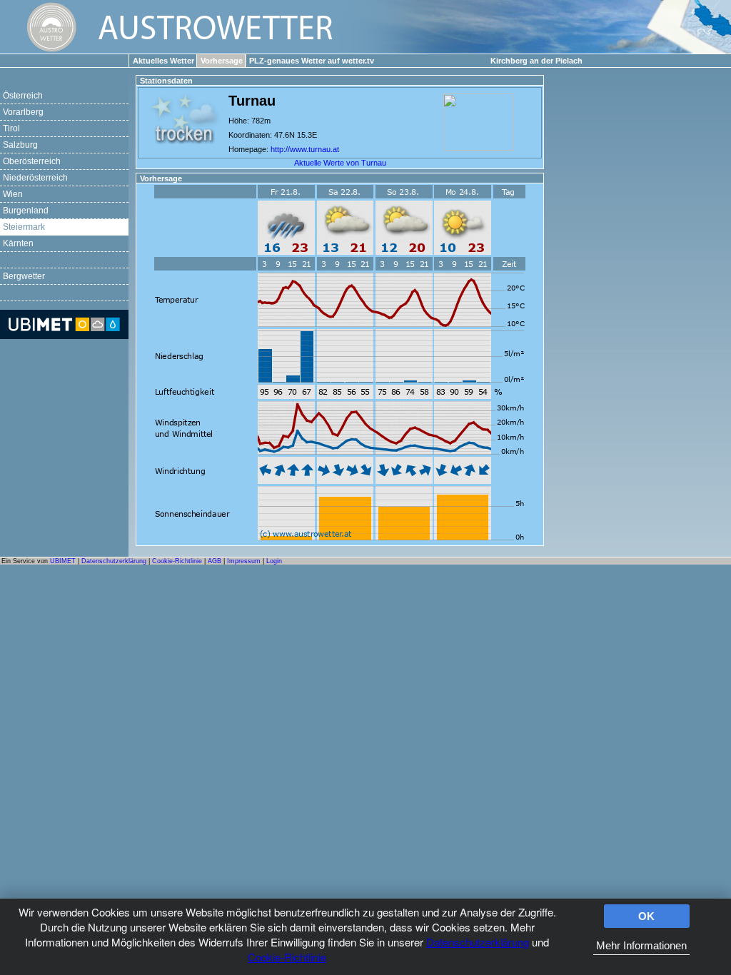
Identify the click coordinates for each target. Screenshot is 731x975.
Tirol (11, 128)
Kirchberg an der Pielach (536, 60)
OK (646, 916)
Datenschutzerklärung (477, 941)
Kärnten (18, 243)
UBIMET (63, 561)
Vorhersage (222, 60)
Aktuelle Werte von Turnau (340, 162)
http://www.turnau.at (305, 149)
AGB (214, 561)
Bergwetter (24, 276)
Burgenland (26, 211)
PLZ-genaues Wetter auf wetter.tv (311, 60)
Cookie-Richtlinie (287, 956)
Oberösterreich (32, 161)
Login (274, 561)
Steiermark (24, 227)
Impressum (244, 561)
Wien (13, 194)
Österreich (23, 96)
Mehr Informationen (641, 945)
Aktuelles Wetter (163, 60)
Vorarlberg (23, 112)
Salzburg (20, 145)
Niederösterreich (35, 178)
